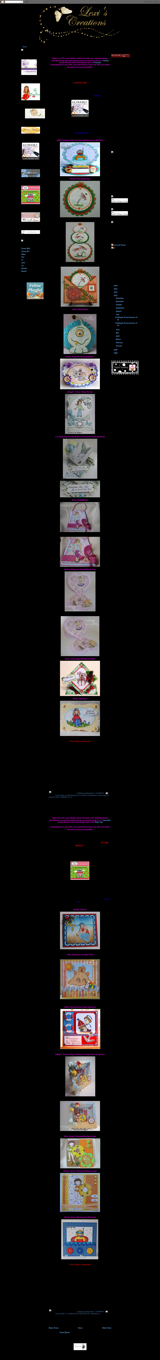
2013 (116, 289)
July (118, 314)
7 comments (99, 1311)
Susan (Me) (25, 248)
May (118, 333)
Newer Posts (53, 1328)
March (118, 339)
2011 (116, 295)
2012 (116, 292)
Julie (23, 263)
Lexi (113, 248)
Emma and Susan (119, 245)
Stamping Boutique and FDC (79, 1313)
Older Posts (106, 1328)
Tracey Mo (25, 251)
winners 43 (95, 1313)
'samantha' (106, 820)
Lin (22, 266)
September (120, 308)
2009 (116, 353)
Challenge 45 (103, 795)
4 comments (99, 793)
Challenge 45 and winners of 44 (65, 55)
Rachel (23, 271)
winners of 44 (66, 797)
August (119, 311)
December (120, 298)
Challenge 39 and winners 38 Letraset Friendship (76, 795)
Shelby (106, 61)
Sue (22, 257)
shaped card (54, 797)
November (120, 301)
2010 (116, 350)
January (119, 346)
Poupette (97, 62)
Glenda (24, 268)
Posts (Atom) (65, 1332)
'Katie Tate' (99, 822)
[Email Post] (106, 793)
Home (24, 47)
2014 (116, 286)
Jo (22, 260)
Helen (23, 254)
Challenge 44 (61, 1313)
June (118, 330)
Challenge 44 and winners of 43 (65, 814)
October (119, 305)
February (119, 342)
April (118, 336)
